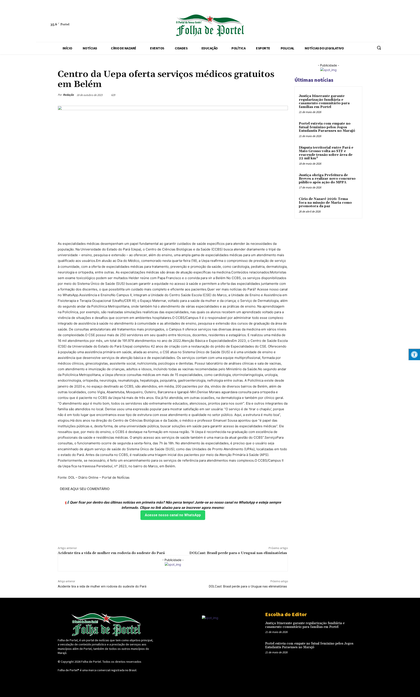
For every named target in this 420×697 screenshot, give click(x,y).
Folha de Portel (91, 662)
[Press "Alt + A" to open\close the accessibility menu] (414, 354)
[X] (325, 25)
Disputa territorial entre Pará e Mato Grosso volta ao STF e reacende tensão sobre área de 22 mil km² (326, 153)
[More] (283, 94)
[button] (379, 47)
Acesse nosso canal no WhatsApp (173, 515)
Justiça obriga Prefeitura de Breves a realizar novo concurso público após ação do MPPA (327, 178)
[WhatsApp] (335, 25)
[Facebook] (275, 25)
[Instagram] (285, 25)
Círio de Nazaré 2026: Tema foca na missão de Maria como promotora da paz (325, 202)
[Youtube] (345, 25)
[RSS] (295, 25)
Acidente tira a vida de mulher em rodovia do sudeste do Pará (111, 553)
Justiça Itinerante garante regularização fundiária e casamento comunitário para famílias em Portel (324, 101)
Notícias (64, 64)
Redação (68, 95)
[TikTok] (315, 25)
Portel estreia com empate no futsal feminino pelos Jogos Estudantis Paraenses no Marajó (327, 127)
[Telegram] (305, 25)
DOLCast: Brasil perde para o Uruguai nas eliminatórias (238, 553)
